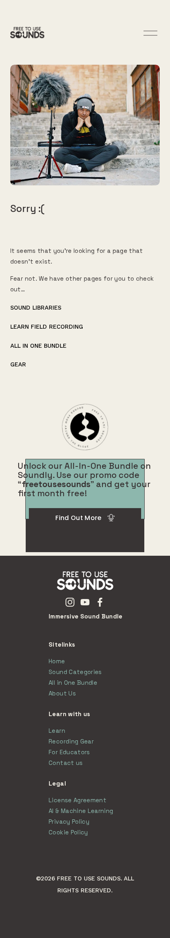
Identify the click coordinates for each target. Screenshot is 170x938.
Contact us (66, 763)
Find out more (78, 517)
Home (57, 661)
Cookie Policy (68, 832)
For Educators (69, 752)
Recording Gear (71, 741)
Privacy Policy (69, 821)
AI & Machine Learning (81, 811)
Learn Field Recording (46, 326)
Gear (18, 364)
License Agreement (77, 800)
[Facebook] (100, 602)
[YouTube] (85, 602)
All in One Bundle (38, 345)
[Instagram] (70, 602)
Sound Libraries (35, 307)
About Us (62, 693)
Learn (57, 730)
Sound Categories (75, 672)
